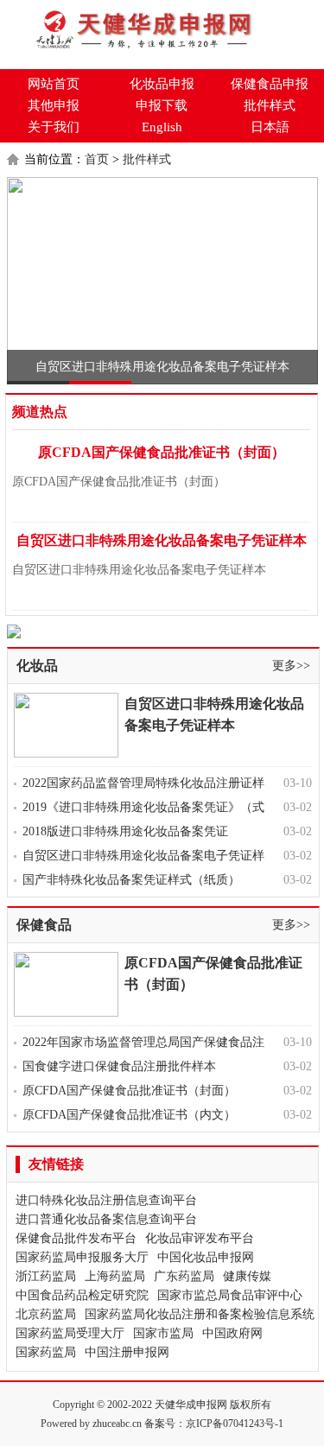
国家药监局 (46, 1352)
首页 (97, 159)
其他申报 (53, 105)
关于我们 (53, 127)
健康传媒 (247, 1276)
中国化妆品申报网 (205, 1257)
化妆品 (37, 665)
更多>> (291, 665)
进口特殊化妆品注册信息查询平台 (106, 1200)
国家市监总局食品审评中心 (229, 1295)
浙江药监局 (46, 1276)
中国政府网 (232, 1333)
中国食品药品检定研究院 (82, 1295)
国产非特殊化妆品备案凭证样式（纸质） (131, 879)
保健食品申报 (269, 84)
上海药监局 (115, 1276)
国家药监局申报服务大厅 (82, 1257)
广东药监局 (184, 1276)
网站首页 (53, 84)
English (162, 127)
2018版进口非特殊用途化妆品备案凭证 (125, 831)
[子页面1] (162, 631)
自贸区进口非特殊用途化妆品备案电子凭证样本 (162, 366)
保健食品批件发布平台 (76, 1238)
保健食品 (44, 924)
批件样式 (269, 105)
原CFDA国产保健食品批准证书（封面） (161, 452)
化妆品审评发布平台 (199, 1238)
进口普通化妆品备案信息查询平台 (106, 1219)
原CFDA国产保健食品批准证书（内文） (129, 1114)
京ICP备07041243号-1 (234, 1423)
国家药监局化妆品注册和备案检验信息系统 (199, 1314)
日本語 (270, 127)
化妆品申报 (162, 84)
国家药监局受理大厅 (70, 1333)
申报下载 (161, 105)
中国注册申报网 (127, 1352)
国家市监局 (163, 1333)
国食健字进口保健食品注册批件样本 (119, 1066)
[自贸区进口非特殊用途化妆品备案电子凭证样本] (162, 280)
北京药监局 (46, 1314)
